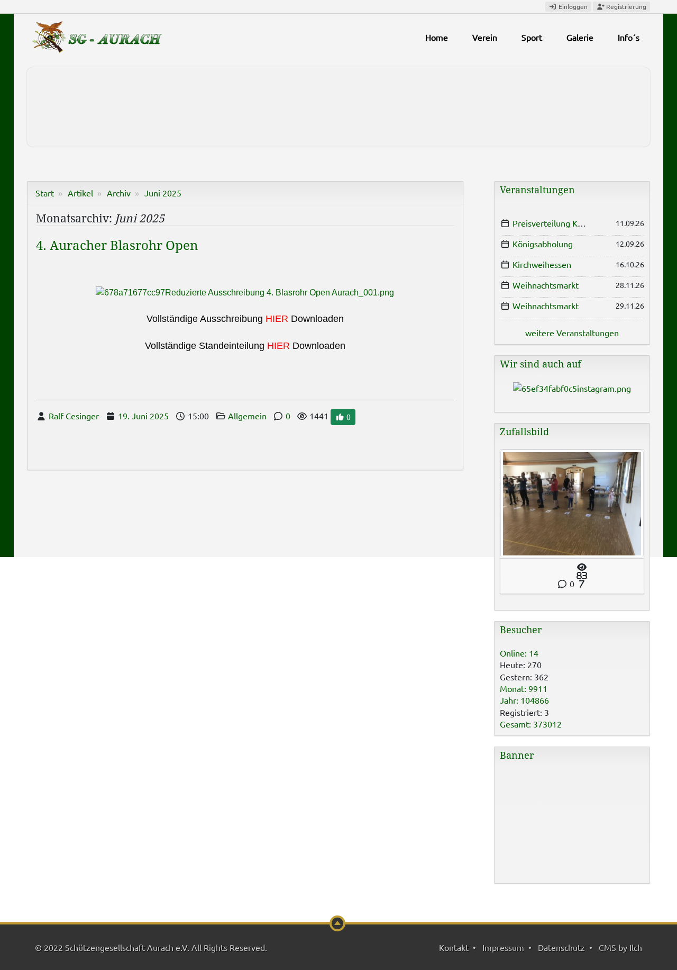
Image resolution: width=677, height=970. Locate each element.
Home (436, 37)
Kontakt (454, 947)
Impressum (503, 947)
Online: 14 (519, 653)
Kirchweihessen (542, 264)
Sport (532, 37)
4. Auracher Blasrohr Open (117, 245)
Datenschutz (561, 947)
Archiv (119, 192)
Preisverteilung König (553, 223)
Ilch (635, 947)
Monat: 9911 (523, 688)
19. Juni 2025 (143, 415)
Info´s (628, 37)
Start (44, 192)
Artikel (80, 192)
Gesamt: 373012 (531, 723)
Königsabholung (543, 243)
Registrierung (625, 6)
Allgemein (247, 415)
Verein (484, 37)
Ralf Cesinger (74, 415)
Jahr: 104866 (524, 700)
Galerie (579, 37)
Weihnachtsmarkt (546, 285)
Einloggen (572, 6)
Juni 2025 (162, 192)
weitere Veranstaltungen (572, 332)
